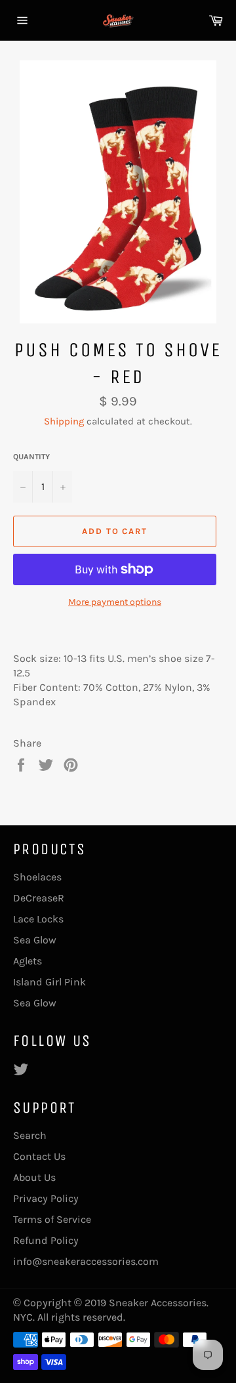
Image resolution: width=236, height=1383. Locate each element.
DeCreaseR (38, 898)
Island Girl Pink (49, 982)
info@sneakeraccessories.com (86, 1261)
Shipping (64, 421)
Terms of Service (52, 1219)
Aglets (27, 961)
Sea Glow (34, 940)
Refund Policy (46, 1240)
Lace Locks (38, 919)
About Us (34, 1177)
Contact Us (39, 1156)
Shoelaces (37, 877)
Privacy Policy (46, 1198)
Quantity (31, 456)
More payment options (114, 602)
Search (30, 1135)
